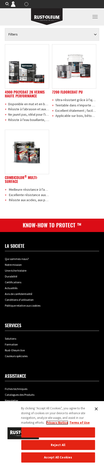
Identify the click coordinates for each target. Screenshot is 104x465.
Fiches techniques (16, 389)
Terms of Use (79, 423)
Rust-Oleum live (15, 350)
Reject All (58, 445)
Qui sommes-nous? (17, 259)
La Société (14, 246)
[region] (52, 433)
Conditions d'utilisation (19, 299)
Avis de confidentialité (18, 294)
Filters (13, 34)
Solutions (10, 338)
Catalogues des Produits (19, 394)
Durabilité (11, 276)
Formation (11, 344)
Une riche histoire (15, 270)
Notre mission (13, 265)
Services (13, 325)
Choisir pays (27, 4)
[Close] (96, 409)
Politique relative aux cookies (22, 305)
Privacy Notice (57, 423)
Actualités (11, 288)
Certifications (13, 282)
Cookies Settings (58, 432)
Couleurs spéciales (16, 356)
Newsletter (11, 400)
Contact (16, 4)
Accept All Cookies (58, 457)
